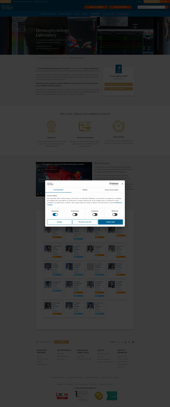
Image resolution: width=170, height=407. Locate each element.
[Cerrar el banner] (122, 184)
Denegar (59, 222)
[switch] (75, 214)
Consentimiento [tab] (58, 190)
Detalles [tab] (85, 190)
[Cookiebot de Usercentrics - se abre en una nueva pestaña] (110, 184)
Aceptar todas (110, 222)
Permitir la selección (85, 222)
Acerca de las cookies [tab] (111, 190)
